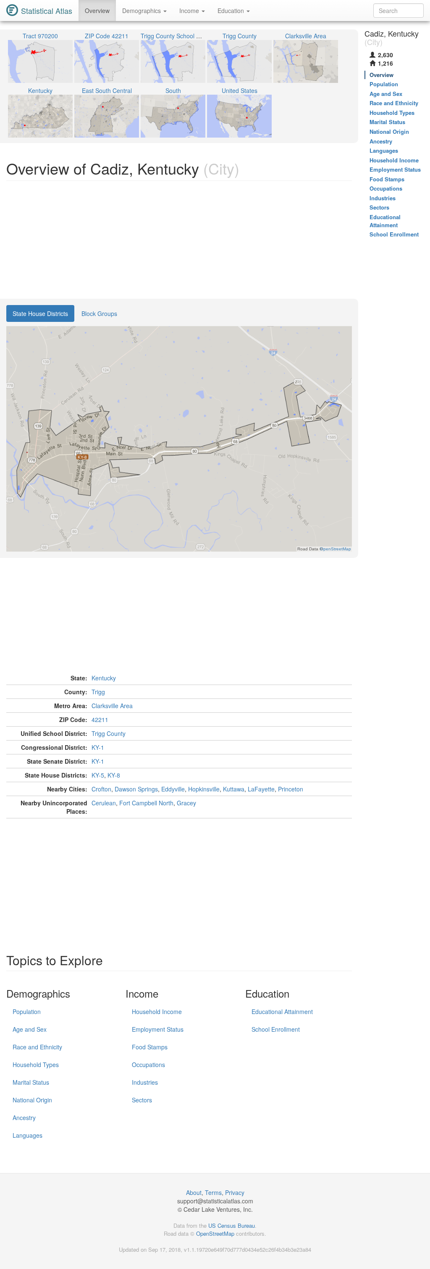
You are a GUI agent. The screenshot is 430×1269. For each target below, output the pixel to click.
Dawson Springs (136, 789)
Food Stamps (150, 1047)
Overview (97, 10)
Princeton (290, 789)
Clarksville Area (112, 705)
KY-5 (98, 775)
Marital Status (31, 1082)
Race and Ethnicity (37, 1047)
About (194, 1192)
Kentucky (104, 678)
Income (190, 10)
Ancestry (24, 1117)
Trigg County (109, 733)
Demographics (142, 10)
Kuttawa (233, 789)
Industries (145, 1082)
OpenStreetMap (215, 1233)
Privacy (234, 1192)
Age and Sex (30, 1029)
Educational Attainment (282, 1011)
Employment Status (158, 1029)
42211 (100, 719)
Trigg (98, 692)
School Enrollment (276, 1029)
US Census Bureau (231, 1225)
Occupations (148, 1064)
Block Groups (99, 313)
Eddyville (173, 789)
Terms (213, 1192)
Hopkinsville (204, 789)
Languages (27, 1135)
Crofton (101, 789)
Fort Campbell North (146, 803)
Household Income (157, 1011)
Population (27, 1011)
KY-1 (98, 747)
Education (232, 10)
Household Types (36, 1064)
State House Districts (40, 313)
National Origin (32, 1100)
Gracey (186, 803)
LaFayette (261, 789)
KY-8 (114, 775)
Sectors (142, 1100)
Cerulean (104, 803)
